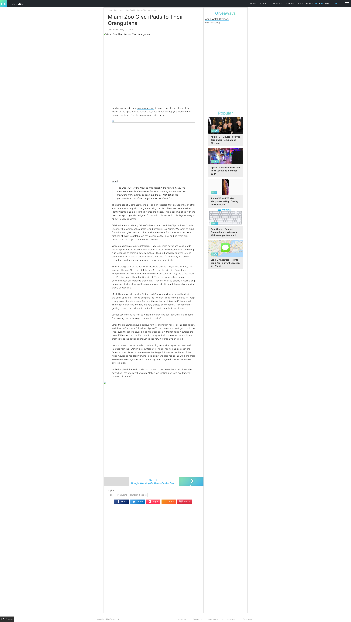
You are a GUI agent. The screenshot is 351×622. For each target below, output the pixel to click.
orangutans (122, 495)
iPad (115, 10)
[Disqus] (153, 577)
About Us (182, 619)
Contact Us (197, 619)
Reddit (171, 501)
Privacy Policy (212, 619)
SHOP (300, 3)
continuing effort (145, 108)
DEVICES (310, 3)
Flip (150, 501)
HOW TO (264, 3)
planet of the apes (138, 495)
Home (110, 10)
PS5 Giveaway (212, 22)
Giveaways (247, 619)
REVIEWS (290, 3)
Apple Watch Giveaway (217, 19)
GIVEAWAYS (276, 3)
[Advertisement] (154, 98)
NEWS (253, 3)
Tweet (140, 501)
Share (124, 501)
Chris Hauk (113, 29)
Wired (115, 181)
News (121, 10)
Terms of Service (228, 619)
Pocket (187, 501)
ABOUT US (329, 3)
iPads (111, 495)
